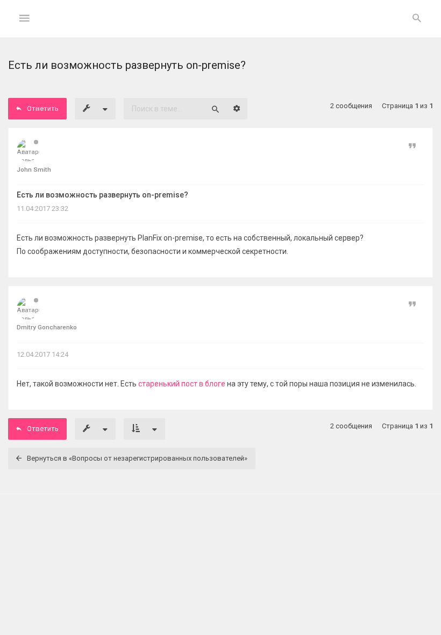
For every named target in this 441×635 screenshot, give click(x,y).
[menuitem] (417, 19)
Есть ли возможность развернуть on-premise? (102, 194)
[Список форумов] (221, 27)
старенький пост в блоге (181, 383)
